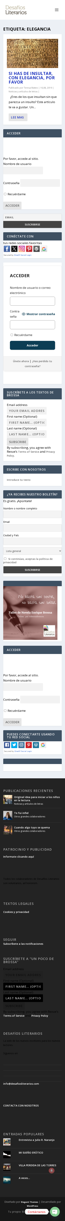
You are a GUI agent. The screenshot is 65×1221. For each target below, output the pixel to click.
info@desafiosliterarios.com (21, 1083)
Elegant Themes (29, 1202)
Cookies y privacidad (16, 912)
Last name (22, 428)
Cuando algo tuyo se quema (32, 827)
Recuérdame (16, 194)
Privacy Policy (39, 1015)
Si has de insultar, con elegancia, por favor (32, 77)
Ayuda (35, 1211)
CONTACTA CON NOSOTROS (21, 1105)
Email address (17, 405)
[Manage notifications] (52, 1170)
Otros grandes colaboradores (29, 816)
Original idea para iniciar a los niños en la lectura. (37, 798)
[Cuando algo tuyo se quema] (7, 829)
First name (22, 416)
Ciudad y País (11, 535)
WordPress (32, 1206)
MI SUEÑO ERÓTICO (31, 1152)
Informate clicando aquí (18, 856)
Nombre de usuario (17, 164)
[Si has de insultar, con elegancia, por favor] (32, 53)
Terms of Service (28, 451)
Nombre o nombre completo (20, 508)
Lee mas (17, 117)
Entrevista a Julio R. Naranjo (37, 1140)
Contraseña (11, 183)
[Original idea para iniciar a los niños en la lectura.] (7, 799)
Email (6, 522)
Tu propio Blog (18, 1211)
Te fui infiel (21, 813)
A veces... (24, 1178)
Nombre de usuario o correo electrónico (30, 290)
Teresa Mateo (31, 87)
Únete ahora (21, 361)
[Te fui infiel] (7, 815)
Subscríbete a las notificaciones (23, 943)
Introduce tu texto (19, 479)
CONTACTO (49, 1211)
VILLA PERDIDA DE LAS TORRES (37, 1165)
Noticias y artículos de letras (23, 91)
